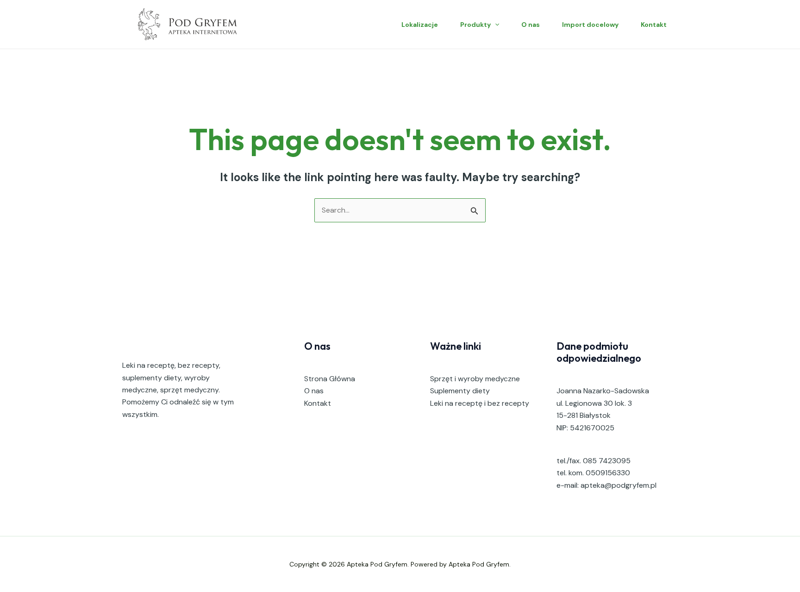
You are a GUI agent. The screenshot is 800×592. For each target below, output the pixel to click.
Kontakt (654, 24)
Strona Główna (329, 379)
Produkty (475, 24)
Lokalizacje (419, 24)
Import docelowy (590, 24)
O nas (530, 24)
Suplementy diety (460, 391)
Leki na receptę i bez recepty (479, 403)
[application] (495, 24)
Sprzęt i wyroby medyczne (475, 379)
